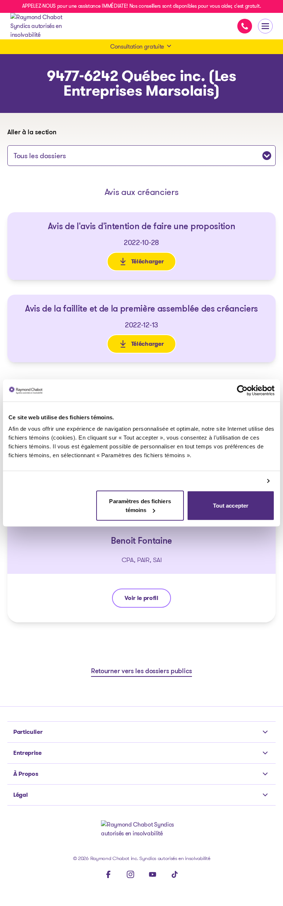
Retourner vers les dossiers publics (141, 671)
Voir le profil (146, 600)
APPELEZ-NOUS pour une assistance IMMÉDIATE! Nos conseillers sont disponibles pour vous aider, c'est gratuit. (141, 6)
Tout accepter (230, 505)
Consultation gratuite (137, 46)
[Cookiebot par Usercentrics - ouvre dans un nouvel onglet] (242, 390)
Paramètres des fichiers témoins (140, 505)
